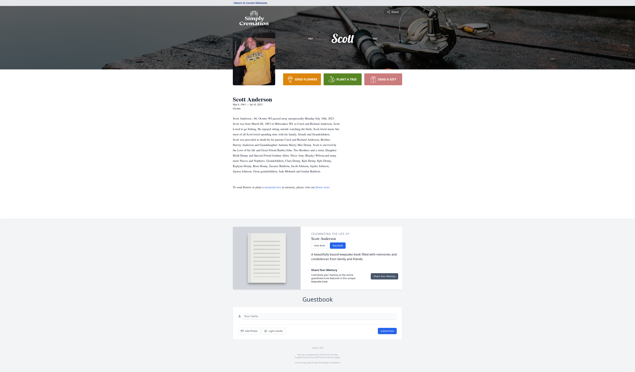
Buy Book (338, 245)
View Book (319, 245)
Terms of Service (326, 357)
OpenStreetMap (321, 362)
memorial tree (272, 187)
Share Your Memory (384, 276)
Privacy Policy (308, 357)
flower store (322, 187)
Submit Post (387, 331)
